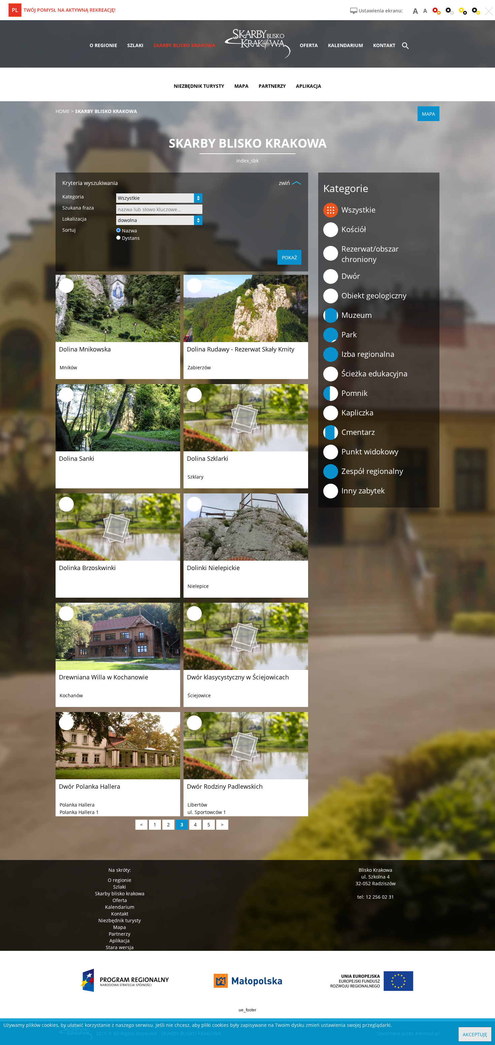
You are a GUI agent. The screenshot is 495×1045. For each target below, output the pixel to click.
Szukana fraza (78, 207)
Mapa (119, 927)
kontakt (384, 45)
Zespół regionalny (372, 471)
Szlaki (119, 887)
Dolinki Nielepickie (213, 568)
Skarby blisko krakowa (119, 893)
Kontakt (119, 913)
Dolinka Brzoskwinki (87, 568)
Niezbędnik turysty (119, 920)
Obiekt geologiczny (373, 295)
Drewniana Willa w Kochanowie (103, 677)
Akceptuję (475, 1034)
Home (63, 111)
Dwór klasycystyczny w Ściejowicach (238, 677)
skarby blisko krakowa (185, 45)
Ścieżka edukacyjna (374, 373)
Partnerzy (119, 934)
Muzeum (356, 315)
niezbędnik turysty (199, 86)
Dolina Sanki (76, 458)
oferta (309, 45)
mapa (241, 86)
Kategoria (73, 196)
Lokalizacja (74, 219)
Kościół (353, 229)
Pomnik (354, 393)
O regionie (119, 880)
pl (15, 10)
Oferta (119, 900)
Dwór (350, 276)
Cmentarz (358, 432)
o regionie (103, 45)
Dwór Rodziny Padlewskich (225, 786)
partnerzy (272, 86)
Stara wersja (120, 947)
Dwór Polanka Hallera (89, 786)
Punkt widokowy (369, 451)
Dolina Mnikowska (85, 349)
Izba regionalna (367, 354)
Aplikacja (119, 940)
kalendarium (345, 45)
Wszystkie (358, 209)
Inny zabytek (363, 490)
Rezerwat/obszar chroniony (370, 254)
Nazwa (129, 230)
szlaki (135, 45)
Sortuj (69, 230)
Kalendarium (119, 907)
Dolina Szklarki (207, 458)
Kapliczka (357, 412)
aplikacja (308, 86)
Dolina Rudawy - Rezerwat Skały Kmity (240, 349)
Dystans (131, 238)
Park (349, 334)
